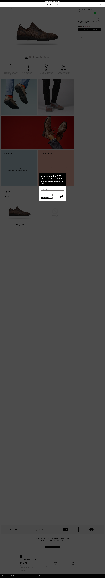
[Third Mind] (52, 5)
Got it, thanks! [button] (99, 575)
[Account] (100, 5)
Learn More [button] (39, 575)
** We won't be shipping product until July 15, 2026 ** (52, 1)
